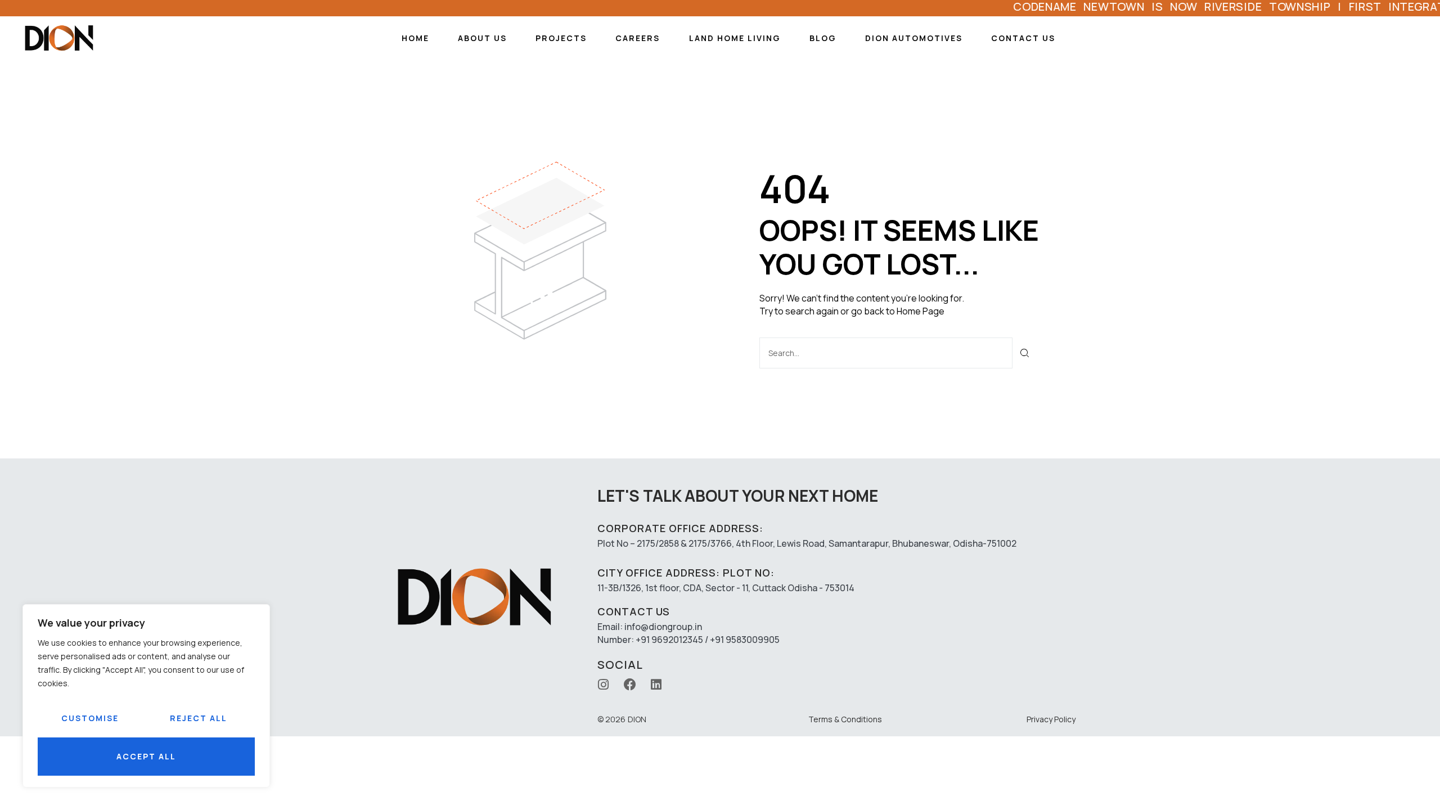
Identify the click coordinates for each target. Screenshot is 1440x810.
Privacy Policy (1051, 719)
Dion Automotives (913, 38)
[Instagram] (603, 684)
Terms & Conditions (845, 719)
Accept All (146, 756)
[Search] (1025, 353)
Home (415, 38)
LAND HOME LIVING (735, 38)
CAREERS (637, 38)
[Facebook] (630, 684)
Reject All (198, 718)
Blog (822, 38)
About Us (482, 38)
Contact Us (1023, 38)
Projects (561, 38)
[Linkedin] (656, 684)
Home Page (920, 311)
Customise (90, 718)
